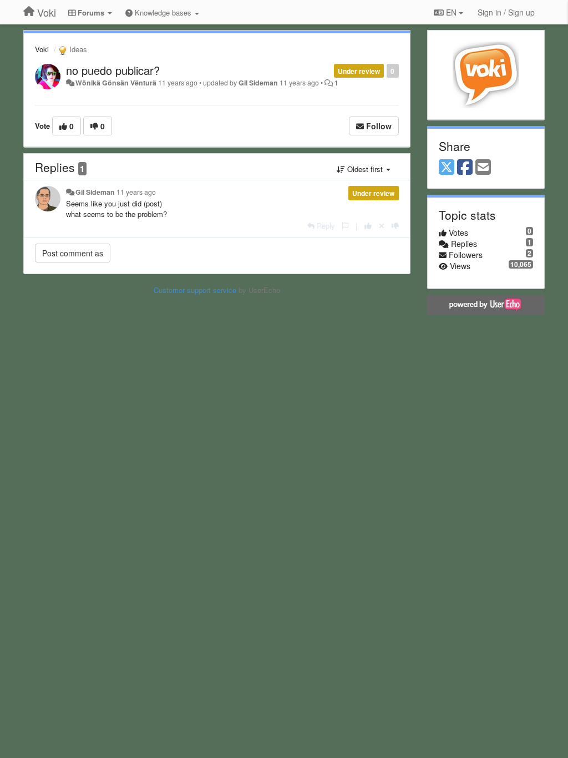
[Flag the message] (345, 225)
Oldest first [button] (365, 169)
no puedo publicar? (113, 70)
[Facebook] (465, 167)
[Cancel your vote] (381, 225)
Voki (42, 49)
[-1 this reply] (395, 225)
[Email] (483, 167)
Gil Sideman (258, 83)
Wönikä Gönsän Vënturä (115, 83)
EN (451, 12)
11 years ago (136, 192)
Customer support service (195, 290)
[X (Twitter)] (446, 167)
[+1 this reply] (368, 225)
